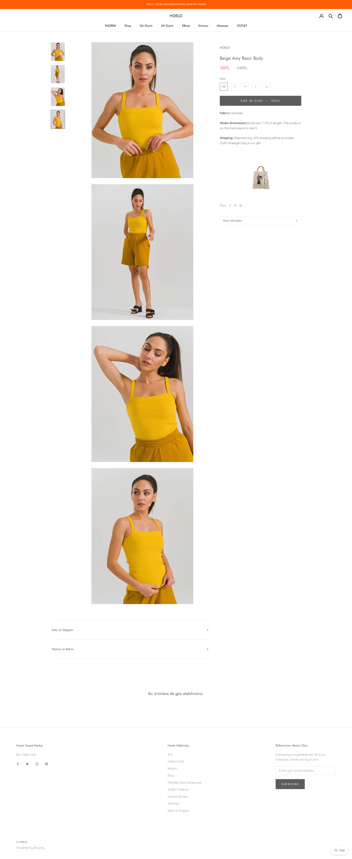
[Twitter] (235, 205)
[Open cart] (340, 15)
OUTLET (242, 25)
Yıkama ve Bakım (63, 649)
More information (232, 221)
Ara (170, 754)
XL (266, 86)
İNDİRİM (110, 25)
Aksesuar (222, 25)
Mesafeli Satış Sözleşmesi (185, 782)
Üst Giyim (146, 25)
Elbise (186, 25)
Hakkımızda (176, 761)
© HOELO (21, 842)
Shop (127, 25)
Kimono (203, 25)
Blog (171, 775)
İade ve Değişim (62, 630)
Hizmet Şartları (178, 796)
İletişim (172, 768)
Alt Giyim (167, 25)
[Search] (331, 16)
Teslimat (173, 803)
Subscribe (290, 784)
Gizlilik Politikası (178, 789)
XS (224, 86)
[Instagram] (36, 763)
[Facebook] (230, 205)
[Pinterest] (240, 205)
